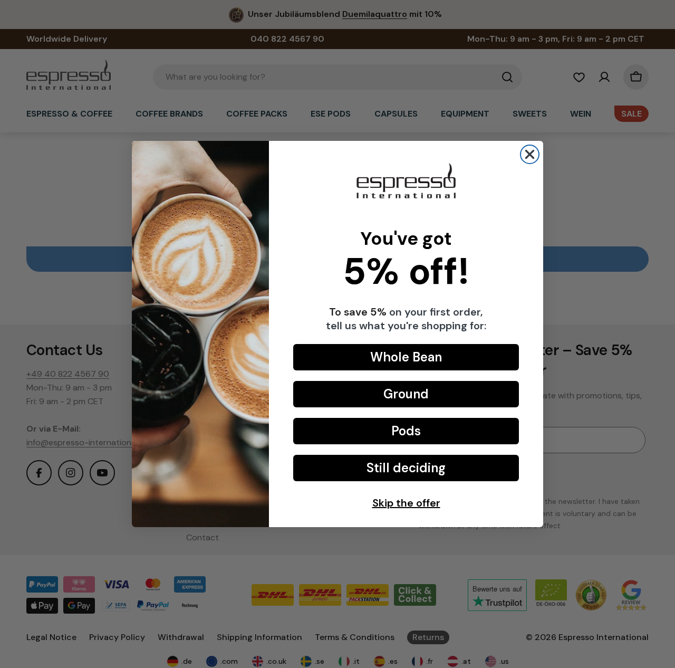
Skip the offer (406, 503)
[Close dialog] (529, 154)
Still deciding (406, 468)
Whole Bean (406, 357)
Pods (406, 431)
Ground (406, 394)
